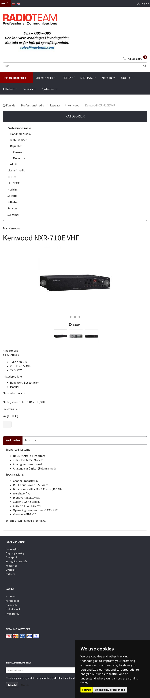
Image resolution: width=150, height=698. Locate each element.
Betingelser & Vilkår (16, 561)
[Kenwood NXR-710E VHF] (75, 283)
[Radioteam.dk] (30, 18)
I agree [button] (86, 689)
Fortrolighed (12, 549)
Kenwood (14, 228)
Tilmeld (12, 685)
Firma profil (12, 557)
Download (31, 440)
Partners (10, 574)
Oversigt (10, 569)
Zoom (76, 325)
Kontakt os (12, 565)
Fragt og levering (15, 553)
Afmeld (25, 685)
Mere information (14, 393)
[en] (18, 3)
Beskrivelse (13, 440)
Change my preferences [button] (110, 689)
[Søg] (144, 66)
